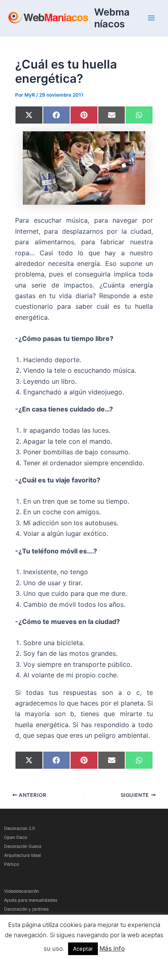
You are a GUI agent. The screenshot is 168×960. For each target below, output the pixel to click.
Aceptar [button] (83, 948)
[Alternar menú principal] (151, 18)
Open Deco (15, 837)
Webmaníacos (112, 18)
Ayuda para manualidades (30, 900)
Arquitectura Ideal (22, 855)
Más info (112, 948)
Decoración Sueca (22, 846)
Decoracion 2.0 (19, 828)
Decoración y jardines (26, 909)
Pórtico (11, 864)
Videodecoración (21, 891)
